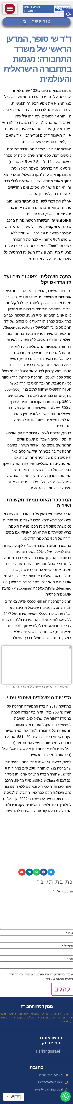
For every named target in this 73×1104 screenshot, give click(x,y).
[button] (9, 8)
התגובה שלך (63, 891)
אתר (70, 959)
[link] (68, 13)
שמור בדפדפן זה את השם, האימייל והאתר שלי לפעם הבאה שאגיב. (41, 976)
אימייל (67, 946)
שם (69, 933)
